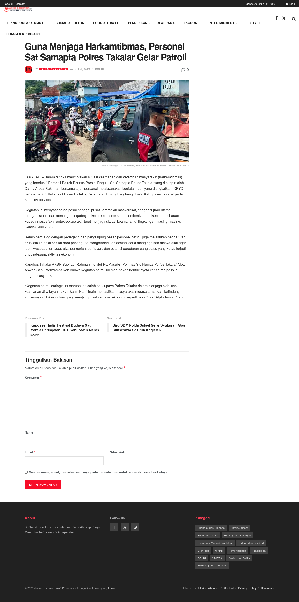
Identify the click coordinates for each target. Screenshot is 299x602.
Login (292, 3)
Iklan (186, 588)
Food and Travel (208, 535)
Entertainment (221, 23)
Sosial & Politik (70, 23)
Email (30, 452)
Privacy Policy (247, 588)
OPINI (219, 550)
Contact (20, 3)
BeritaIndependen (53, 69)
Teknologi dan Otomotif (212, 565)
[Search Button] (294, 18)
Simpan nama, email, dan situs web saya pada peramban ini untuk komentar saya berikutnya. (98, 472)
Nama (30, 432)
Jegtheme (109, 588)
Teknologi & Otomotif (26, 23)
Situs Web (117, 452)
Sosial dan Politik (239, 558)
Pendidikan (138, 23)
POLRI (99, 69)
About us (214, 588)
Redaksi (8, 3)
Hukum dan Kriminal (251, 543)
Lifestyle (252, 23)
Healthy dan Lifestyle (237, 535)
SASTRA (217, 558)
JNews (38, 588)
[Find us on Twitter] (284, 18)
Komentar (33, 377)
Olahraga (166, 23)
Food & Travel (106, 23)
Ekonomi (191, 23)
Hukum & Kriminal (22, 34)
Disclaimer (267, 588)
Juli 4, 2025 (82, 69)
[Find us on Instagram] (135, 527)
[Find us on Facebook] (276, 18)
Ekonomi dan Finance (211, 527)
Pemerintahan (237, 550)
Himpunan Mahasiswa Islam (215, 543)
